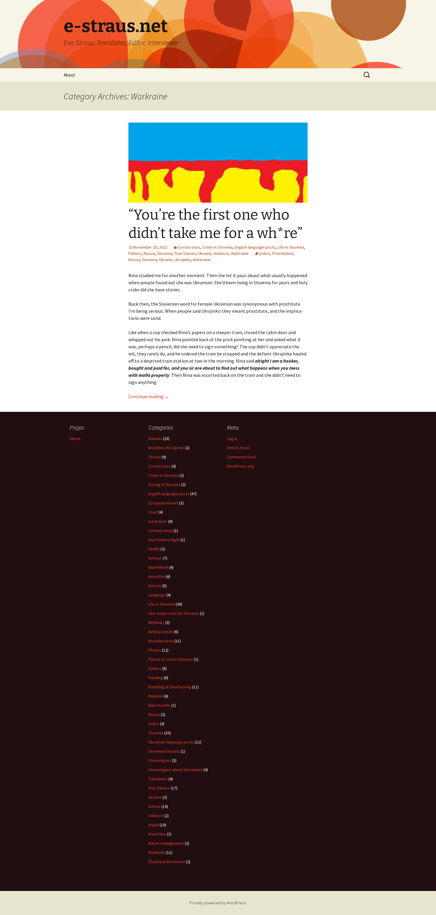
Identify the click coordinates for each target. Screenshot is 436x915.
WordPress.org (240, 466)
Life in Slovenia (291, 247)
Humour (155, 558)
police (264, 253)
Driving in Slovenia (164, 484)
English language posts (255, 247)
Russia (149, 253)
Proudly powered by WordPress (218, 903)
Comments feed (241, 457)
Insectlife (156, 576)
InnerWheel (158, 567)
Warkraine (240, 253)
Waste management (166, 843)
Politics (134, 253)
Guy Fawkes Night (164, 539)
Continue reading (148, 396)
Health (154, 549)
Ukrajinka (183, 259)
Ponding (155, 677)
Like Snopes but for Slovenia (173, 613)
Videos (154, 806)
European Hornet (163, 503)
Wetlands (156, 852)
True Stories (185, 253)
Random (155, 696)
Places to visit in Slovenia (170, 659)
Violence (221, 253)
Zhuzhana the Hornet (166, 861)
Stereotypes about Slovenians (175, 769)
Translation (158, 778)
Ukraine (204, 253)
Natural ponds (160, 631)
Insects (154, 585)
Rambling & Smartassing (169, 687)
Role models (159, 705)
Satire (153, 723)
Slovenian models (164, 751)
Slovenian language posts (171, 742)
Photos (154, 650)
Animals (155, 438)
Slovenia (164, 253)
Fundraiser (157, 521)
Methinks (156, 622)
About (69, 75)
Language (157, 595)
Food (152, 512)
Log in (232, 438)
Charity (154, 457)
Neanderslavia (161, 641)
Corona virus (189, 247)
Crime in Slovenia (217, 247)
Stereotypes (159, 760)
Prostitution (282, 253)
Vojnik (153, 824)
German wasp (160, 530)
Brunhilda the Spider (166, 447)
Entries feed (238, 447)
